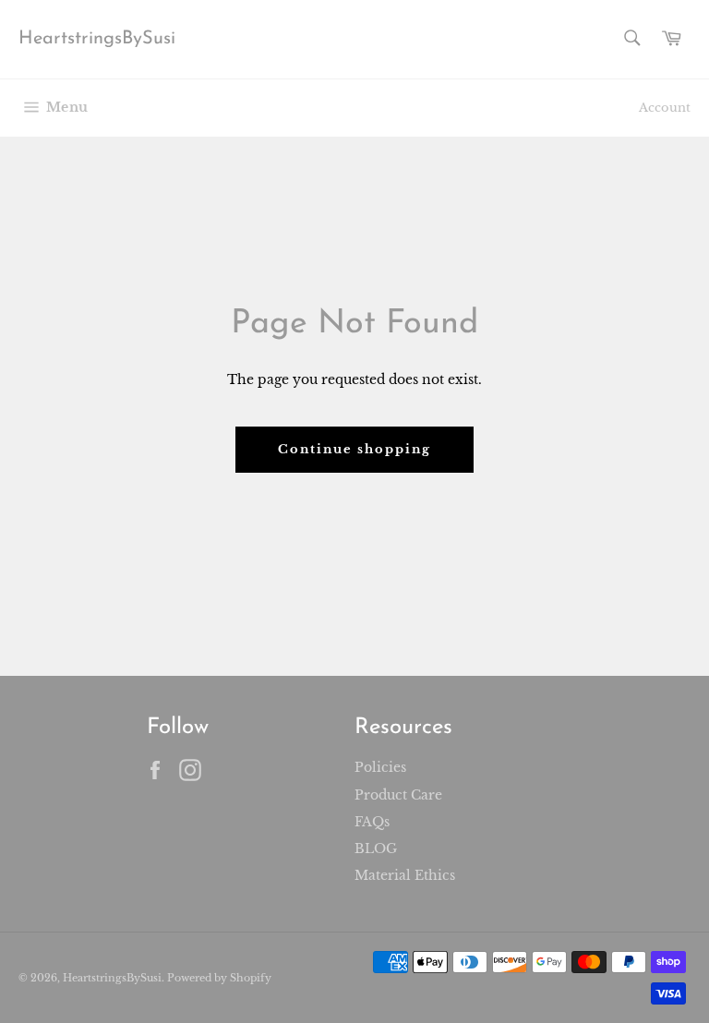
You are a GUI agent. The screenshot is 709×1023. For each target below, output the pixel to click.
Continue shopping (354, 449)
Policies (380, 767)
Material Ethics (404, 875)
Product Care (398, 795)
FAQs (372, 821)
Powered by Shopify (219, 977)
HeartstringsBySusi (96, 39)
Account (665, 107)
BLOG (375, 848)
